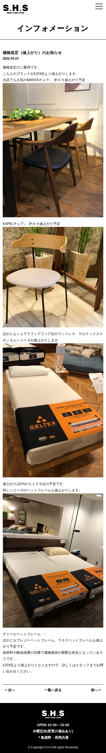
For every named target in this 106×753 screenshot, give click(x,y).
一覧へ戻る (53, 690)
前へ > (96, 690)
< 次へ (10, 690)
